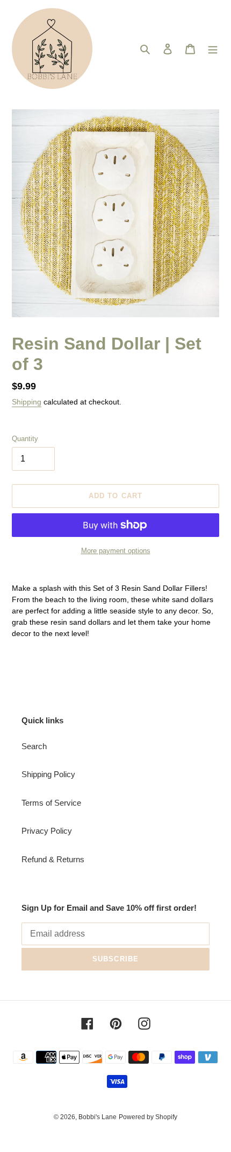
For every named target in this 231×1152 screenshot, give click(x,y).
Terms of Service (51, 802)
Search (34, 746)
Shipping (26, 401)
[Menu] (212, 48)
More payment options (115, 551)
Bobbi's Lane (97, 1117)
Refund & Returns (52, 859)
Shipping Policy (48, 774)
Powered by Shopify (148, 1117)
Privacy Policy (46, 830)
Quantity (25, 439)
